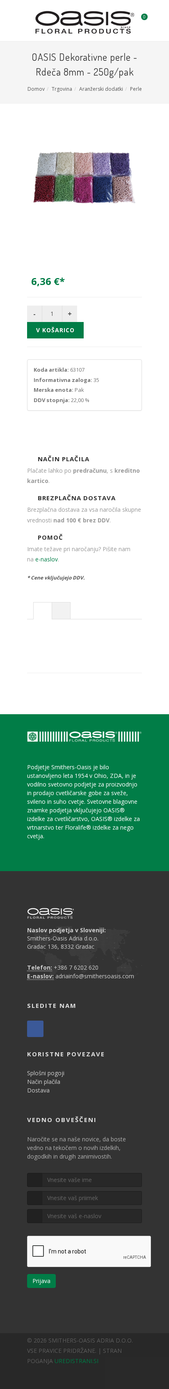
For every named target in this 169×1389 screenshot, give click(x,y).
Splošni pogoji (45, 1073)
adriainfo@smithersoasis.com (94, 976)
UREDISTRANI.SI (76, 1361)
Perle (136, 88)
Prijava (41, 1281)
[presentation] (43, 611)
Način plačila (43, 1081)
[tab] (42, 610)
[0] (139, 19)
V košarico (55, 330)
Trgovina (62, 88)
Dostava (38, 1090)
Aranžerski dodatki (101, 88)
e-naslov (46, 559)
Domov (36, 88)
